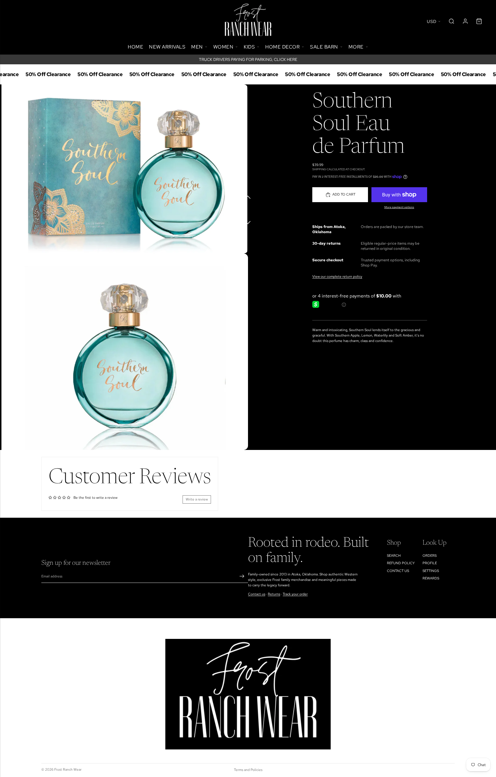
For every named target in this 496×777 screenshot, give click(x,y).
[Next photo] (248, 219)
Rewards (431, 578)
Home (135, 47)
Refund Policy (401, 563)
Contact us (256, 594)
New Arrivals (167, 47)
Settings (431, 571)
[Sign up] (242, 576)
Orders (430, 555)
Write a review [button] (197, 499)
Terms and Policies (248, 770)
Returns (274, 594)
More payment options (399, 207)
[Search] (451, 21)
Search (394, 555)
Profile (430, 563)
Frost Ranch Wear (68, 769)
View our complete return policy (337, 276)
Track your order (295, 594)
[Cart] (479, 21)
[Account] (465, 21)
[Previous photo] (248, 196)
